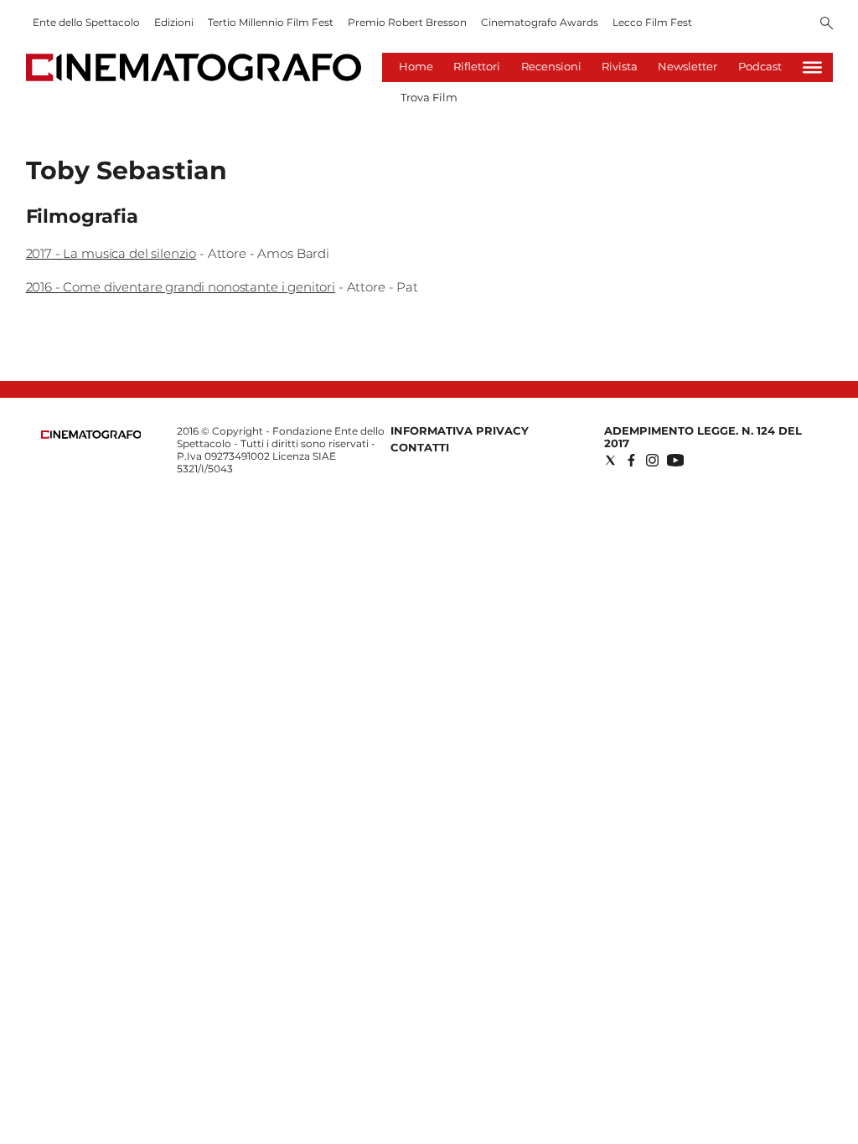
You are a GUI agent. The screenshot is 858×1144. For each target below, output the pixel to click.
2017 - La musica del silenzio (111, 253)
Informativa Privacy (459, 430)
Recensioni (551, 66)
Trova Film (429, 97)
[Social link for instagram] (652, 460)
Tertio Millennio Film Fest (270, 22)
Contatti (419, 447)
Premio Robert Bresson (407, 22)
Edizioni (174, 22)
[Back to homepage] (91, 435)
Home (416, 66)
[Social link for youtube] (675, 460)
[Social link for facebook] (631, 460)
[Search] (826, 24)
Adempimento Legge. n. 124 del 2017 (703, 437)
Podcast (760, 66)
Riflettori (476, 66)
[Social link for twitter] (610, 460)
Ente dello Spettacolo (86, 22)
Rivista (620, 66)
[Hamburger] (812, 67)
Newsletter (687, 66)
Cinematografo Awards (539, 22)
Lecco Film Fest (652, 22)
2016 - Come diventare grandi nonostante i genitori (181, 287)
